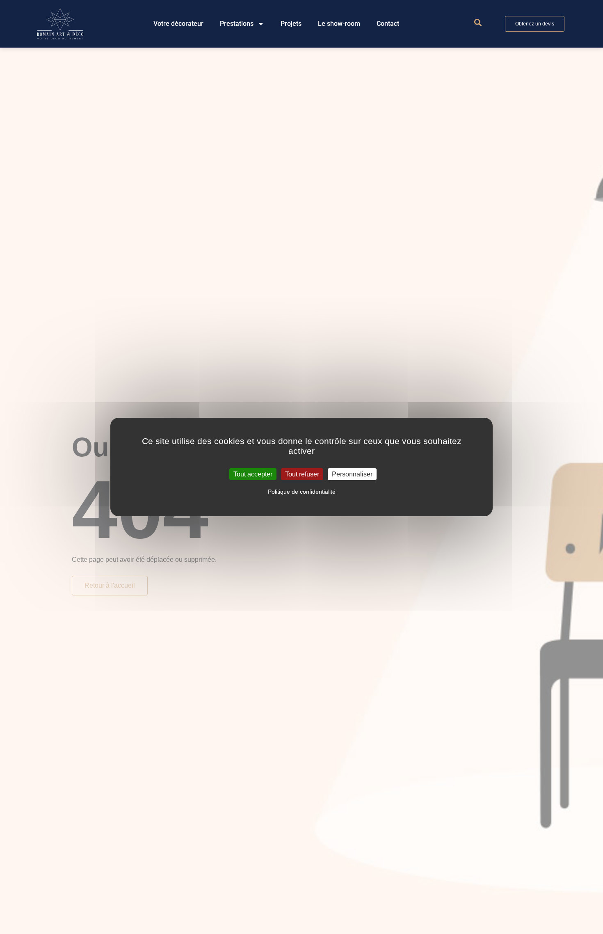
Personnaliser (352, 474)
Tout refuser (302, 474)
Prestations (237, 23)
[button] (477, 23)
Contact (388, 23)
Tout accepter (252, 474)
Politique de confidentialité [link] (302, 491)
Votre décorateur (178, 23)
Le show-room (339, 23)
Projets (291, 23)
